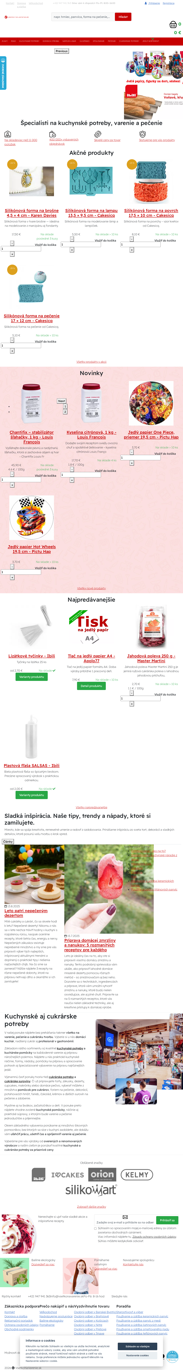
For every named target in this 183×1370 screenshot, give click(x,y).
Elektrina (136, 872)
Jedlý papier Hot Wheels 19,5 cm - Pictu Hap (32, 549)
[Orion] (102, 1174)
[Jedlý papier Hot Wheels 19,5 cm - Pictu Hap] (31, 517)
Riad (13, 41)
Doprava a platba (21, 5)
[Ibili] (38, 1174)
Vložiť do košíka (45, 245)
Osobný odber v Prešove (90, 1329)
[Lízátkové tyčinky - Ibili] (31, 626)
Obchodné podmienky (19, 1329)
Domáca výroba (51, 41)
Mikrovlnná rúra (141, 863)
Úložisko (84, 41)
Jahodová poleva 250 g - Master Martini (151, 658)
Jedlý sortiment (150, 41)
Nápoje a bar (69, 41)
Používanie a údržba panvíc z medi (138, 1320)
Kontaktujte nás (133, 1264)
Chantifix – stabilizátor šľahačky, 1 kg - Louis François (32, 437)
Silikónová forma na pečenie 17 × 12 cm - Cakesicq (32, 318)
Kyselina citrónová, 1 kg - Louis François (91, 435)
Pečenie (112, 41)
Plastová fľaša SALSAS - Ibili (32, 765)
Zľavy (5, 41)
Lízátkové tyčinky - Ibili (31, 655)
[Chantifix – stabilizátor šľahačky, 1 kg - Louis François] (31, 403)
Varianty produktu (31, 677)
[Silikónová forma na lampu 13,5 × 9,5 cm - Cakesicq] (91, 181)
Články (8, 841)
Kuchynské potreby (29, 41)
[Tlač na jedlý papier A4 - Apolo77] (91, 626)
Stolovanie (98, 41)
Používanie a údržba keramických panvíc (142, 1316)
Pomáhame (47, 1325)
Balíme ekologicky (51, 1320)
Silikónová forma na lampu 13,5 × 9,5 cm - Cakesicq (91, 213)
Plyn (134, 876)
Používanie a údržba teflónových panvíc (141, 1333)
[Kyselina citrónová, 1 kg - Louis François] (91, 403)
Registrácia (168, 3)
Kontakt (10, 3)
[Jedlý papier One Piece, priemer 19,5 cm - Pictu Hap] (151, 403)
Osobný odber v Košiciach (91, 1320)
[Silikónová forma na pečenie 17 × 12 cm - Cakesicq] (31, 286)
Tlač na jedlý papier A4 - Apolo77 (91, 658)
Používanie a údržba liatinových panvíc (141, 1325)
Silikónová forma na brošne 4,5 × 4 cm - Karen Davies (32, 213)
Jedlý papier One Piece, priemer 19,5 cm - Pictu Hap (151, 435)
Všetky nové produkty (91, 588)
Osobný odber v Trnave (89, 1333)
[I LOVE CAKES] (67, 1174)
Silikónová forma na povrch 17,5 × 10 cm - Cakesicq (151, 213)
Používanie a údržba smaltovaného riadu (142, 1329)
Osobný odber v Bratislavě (91, 1316)
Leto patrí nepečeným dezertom (26, 913)
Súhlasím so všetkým (138, 1346)
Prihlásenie (154, 3)
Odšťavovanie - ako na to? (148, 851)
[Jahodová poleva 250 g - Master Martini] (151, 626)
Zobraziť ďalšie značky (91, 1206)
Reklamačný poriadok (18, 1320)
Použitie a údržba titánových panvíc (154, 889)
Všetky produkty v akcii (91, 361)
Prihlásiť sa (167, 1220)
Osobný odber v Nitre (88, 1325)
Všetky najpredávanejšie (91, 807)
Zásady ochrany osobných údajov (154, 1236)
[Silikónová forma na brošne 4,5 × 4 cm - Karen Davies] (31, 181)
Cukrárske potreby (129, 41)
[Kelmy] (137, 1174)
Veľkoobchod (36, 3)
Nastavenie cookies (137, 1355)
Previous (62, 51)
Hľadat (123, 17)
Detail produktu (91, 686)
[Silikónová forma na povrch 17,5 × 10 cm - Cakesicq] (151, 181)
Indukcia (137, 868)
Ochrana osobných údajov (21, 1325)
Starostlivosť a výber (129, 1312)
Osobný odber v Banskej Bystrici (95, 1312)
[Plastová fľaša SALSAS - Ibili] (31, 736)
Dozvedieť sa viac (43, 1264)
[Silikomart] (91, 1190)
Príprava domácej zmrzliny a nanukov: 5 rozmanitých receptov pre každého (90, 945)
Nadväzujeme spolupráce (56, 1316)
